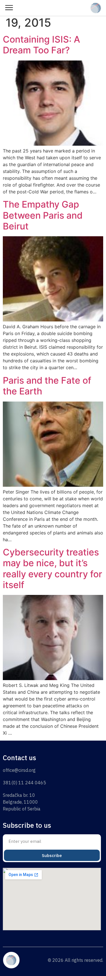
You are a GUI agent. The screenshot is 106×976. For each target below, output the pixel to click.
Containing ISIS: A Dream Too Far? (41, 45)
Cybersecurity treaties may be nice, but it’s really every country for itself (52, 568)
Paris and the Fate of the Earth (47, 386)
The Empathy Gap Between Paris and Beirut (43, 215)
